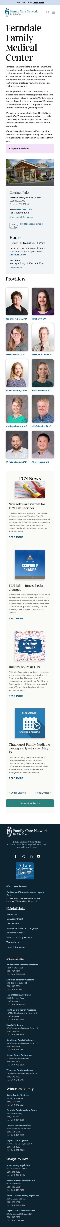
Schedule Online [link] (18, 254)
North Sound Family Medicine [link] (21, 1010)
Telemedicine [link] (12, 942)
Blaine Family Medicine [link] (17, 1095)
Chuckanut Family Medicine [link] (20, 979)
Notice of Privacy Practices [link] (19, 937)
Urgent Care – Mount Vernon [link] (21, 1210)
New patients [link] (12, 923)
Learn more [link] (38, 2)
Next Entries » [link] (43, 792)
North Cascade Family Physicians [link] (22, 1195)
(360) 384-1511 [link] (24, 209)
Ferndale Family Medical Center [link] (22, 1110)
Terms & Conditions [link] (15, 947)
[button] (53, 12)
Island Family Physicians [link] (18, 1165)
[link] (21, 12)
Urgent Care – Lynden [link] (17, 1140)
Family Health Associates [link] (18, 995)
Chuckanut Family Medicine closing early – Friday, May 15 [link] (29, 748)
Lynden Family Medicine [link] (18, 1125)
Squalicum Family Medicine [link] (20, 1040)
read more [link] (16, 537)
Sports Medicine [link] (14, 1025)
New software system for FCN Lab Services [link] (27, 506)
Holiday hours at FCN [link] (24, 667)
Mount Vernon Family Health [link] (20, 1180)
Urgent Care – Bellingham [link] (19, 1055)
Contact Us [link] (11, 914)
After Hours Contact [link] (16, 886)
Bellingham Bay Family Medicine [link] (22, 964)
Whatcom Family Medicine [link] (19, 1070)
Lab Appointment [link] (14, 919)
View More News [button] (30, 803)
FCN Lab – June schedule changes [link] (27, 588)
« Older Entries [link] (17, 792)
